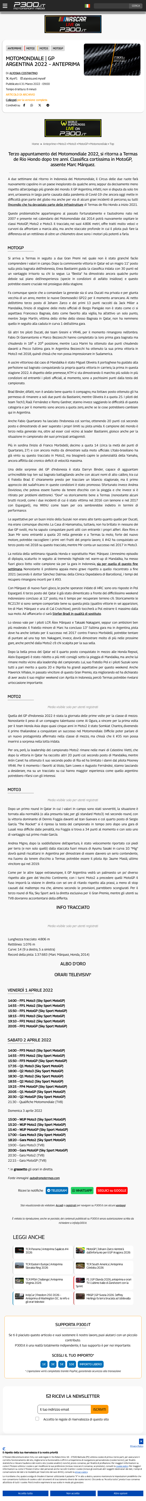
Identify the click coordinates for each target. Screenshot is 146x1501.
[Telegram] (48, 105)
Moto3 (44, 48)
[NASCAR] (73, 32)
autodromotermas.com (45, 1178)
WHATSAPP (83, 1190)
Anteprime (14, 48)
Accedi (59, 1205)
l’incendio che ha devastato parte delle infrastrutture (45, 204)
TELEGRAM (58, 1190)
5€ (62, 1364)
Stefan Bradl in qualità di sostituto (77, 614)
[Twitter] (40, 105)
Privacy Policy (136, 1446)
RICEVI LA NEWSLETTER (75, 1396)
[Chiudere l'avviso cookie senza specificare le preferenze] (141, 1441)
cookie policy (122, 1466)
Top (112, 144)
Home (35, 144)
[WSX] (73, 136)
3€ (53, 1364)
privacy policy (81, 1472)
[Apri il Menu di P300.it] (5, 6)
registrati (71, 1205)
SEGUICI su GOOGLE (112, 1190)
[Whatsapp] (32, 105)
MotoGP (58, 48)
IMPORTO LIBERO (91, 1364)
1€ (44, 1364)
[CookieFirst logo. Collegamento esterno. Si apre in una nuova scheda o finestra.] (4, 1448)
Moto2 (30, 48)
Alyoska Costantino (23, 73)
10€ (71, 1364)
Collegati (11, 100)
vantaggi (121, 1205)
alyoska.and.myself (34, 78)
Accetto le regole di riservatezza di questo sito (76, 1419)
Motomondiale (98, 144)
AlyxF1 (13, 78)
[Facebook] (24, 105)
